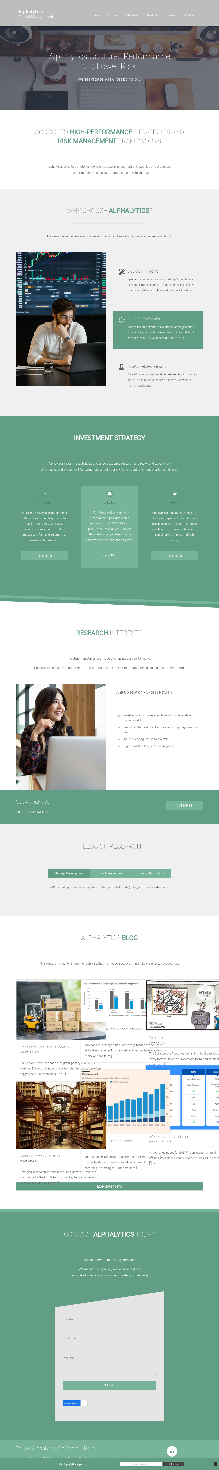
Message (68, 1357)
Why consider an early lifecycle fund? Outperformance (125, 1029)
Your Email (69, 1338)
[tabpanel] (109, 890)
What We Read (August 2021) (42, 1156)
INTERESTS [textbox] (109, 633)
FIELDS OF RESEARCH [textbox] (109, 846)
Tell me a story (160, 1038)
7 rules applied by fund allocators (45, 1047)
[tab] (69, 873)
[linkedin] (172, 1451)
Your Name (70, 1319)
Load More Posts (109, 1186)
